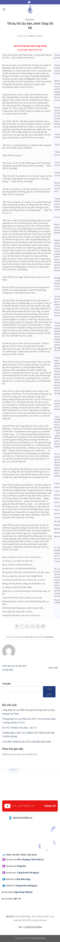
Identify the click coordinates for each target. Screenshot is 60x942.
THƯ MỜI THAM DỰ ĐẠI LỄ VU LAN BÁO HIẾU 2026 (26, 741)
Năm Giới (53, 667)
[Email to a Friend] (32, 626)
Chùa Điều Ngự (22, 879)
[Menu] (4, 9)
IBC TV (17, 898)
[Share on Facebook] (22, 626)
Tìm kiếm (6, 683)
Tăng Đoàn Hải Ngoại (28, 872)
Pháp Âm (21, 865)
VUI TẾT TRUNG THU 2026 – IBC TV (19, 727)
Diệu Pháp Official (23, 892)
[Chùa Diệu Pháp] (30, 9)
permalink (49, 637)
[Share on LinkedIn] (43, 626)
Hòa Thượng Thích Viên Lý (30, 859)
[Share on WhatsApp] (16, 626)
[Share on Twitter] (27, 626)
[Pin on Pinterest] (38, 626)
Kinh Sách (30, 20)
